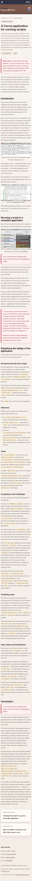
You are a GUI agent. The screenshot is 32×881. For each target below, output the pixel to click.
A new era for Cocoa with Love (12, 70)
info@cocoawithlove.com (23, 874)
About (4, 871)
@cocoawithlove (11, 854)
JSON (13, 851)
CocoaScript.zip (24, 259)
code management (6, 53)
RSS (8, 851)
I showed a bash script (13, 77)
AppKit (15, 53)
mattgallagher (9, 860)
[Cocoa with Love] (2, 2)
